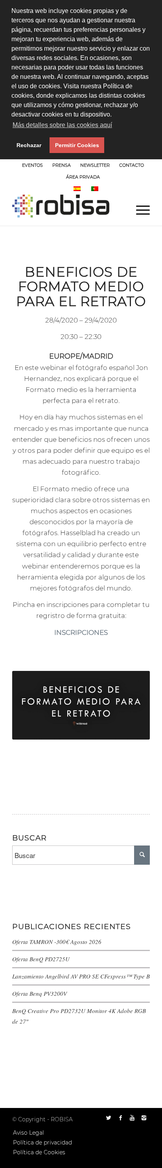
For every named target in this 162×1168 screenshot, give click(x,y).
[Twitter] (108, 1118)
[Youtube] (132, 1118)
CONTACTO (131, 165)
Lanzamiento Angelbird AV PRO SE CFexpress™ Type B (81, 976)
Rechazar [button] (29, 145)
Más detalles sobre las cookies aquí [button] (62, 125)
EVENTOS (32, 165)
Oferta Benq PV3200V (39, 993)
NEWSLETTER (95, 165)
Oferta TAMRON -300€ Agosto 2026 (56, 942)
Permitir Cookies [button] (77, 145)
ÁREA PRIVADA (83, 177)
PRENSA (61, 165)
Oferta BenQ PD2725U (41, 959)
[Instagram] (144, 1118)
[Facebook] (120, 1118)
